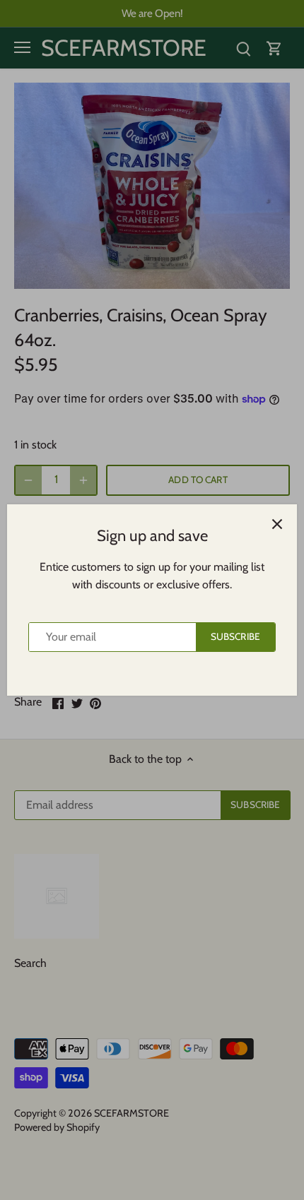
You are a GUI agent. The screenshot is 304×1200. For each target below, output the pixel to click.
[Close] (277, 524)
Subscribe (235, 636)
